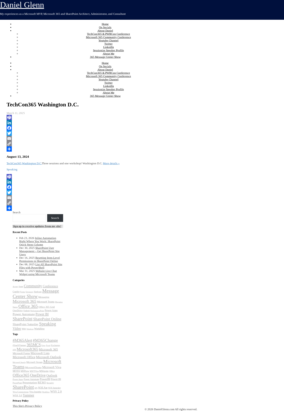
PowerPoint (17, 383)
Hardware (38, 292)
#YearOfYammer (19, 345)
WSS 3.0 (17, 395)
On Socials (105, 27)
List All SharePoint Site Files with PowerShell (40, 266)
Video (17, 328)
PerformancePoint (37, 311)
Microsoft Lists (40, 353)
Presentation (30, 382)
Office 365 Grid (46, 306)
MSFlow (25, 371)
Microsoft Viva (51, 367)
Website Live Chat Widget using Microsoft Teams (38, 272)
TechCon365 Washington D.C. (24, 163)
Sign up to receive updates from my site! (37, 226)
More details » (111, 163)
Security (50, 383)
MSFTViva (34, 371)
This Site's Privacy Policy (27, 406)
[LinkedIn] (117, 122)
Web (24, 329)
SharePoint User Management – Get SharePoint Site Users (39, 251)
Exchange (55, 345)
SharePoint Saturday (25, 324)
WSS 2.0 (56, 391)
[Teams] (117, 117)
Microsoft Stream (34, 362)
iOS (14, 350)
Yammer (28, 395)
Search (17, 212)
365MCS (34, 345)
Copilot (16, 291)
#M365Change (45, 340)
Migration (59, 302)
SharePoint (23, 318)
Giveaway (29, 292)
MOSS (16, 371)
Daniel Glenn (22, 4)
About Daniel (105, 30)
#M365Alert (22, 340)
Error (43, 345)
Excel (48, 345)
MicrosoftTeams (33, 367)
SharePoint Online (47, 319)
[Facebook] (117, 128)
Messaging (43, 297)
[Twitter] (117, 133)
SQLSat (42, 387)
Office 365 (28, 306)
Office (52, 371)
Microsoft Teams (45, 301)
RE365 (42, 382)
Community (33, 286)
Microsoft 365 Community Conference (108, 37)
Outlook (26, 311)
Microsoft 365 (24, 301)
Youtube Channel (108, 40)
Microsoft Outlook (48, 357)
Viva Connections (21, 392)
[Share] (117, 149)
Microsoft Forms (21, 353)
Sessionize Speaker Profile (108, 50)
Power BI (42, 314)
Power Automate (24, 314)
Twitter (108, 43)
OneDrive (18, 310)
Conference (50, 286)
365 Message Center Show (105, 57)
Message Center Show (36, 293)
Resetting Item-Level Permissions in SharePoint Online (39, 259)
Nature (15, 307)
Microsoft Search (19, 362)
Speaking (47, 323)
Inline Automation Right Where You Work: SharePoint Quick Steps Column (39, 241)
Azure (20, 286)
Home (105, 24)
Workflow (39, 328)
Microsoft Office (24, 357)
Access (15, 286)
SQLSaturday (54, 388)
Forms (22, 292)
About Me (108, 53)
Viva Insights (35, 391)
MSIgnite (44, 371)
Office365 (21, 375)
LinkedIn (108, 47)
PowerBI (45, 379)
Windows (30, 329)
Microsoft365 (27, 349)
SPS (36, 388)
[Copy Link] (117, 143)
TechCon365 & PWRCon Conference (108, 34)
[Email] (117, 138)
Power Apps (51, 310)
